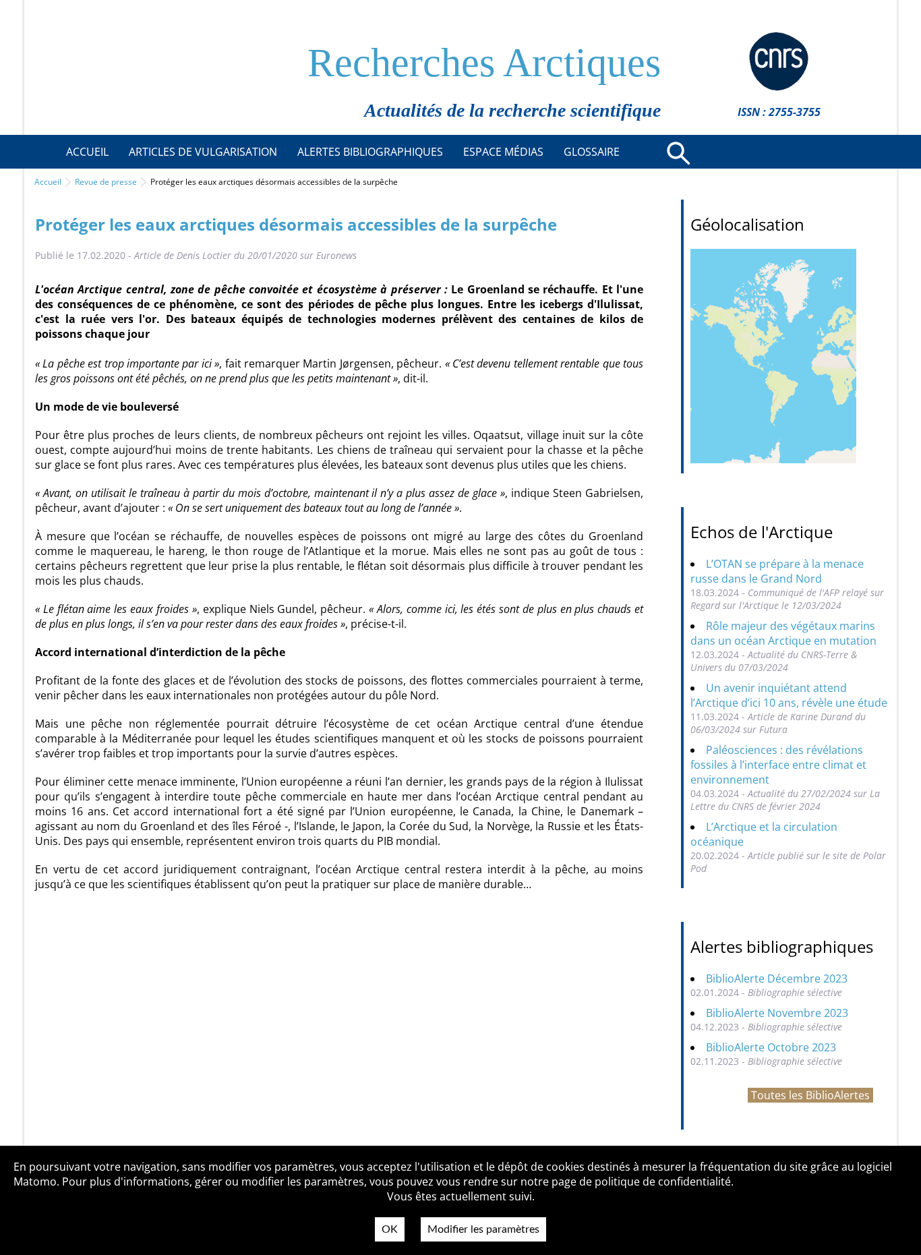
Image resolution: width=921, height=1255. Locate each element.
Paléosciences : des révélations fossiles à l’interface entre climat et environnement (778, 764)
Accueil (47, 181)
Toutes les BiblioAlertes (810, 1095)
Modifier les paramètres (483, 1229)
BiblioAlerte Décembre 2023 (777, 978)
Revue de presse (106, 181)
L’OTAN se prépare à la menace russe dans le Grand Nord (777, 571)
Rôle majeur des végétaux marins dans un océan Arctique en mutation (783, 633)
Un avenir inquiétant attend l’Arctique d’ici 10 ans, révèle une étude (788, 695)
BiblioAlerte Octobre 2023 (771, 1047)
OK (390, 1229)
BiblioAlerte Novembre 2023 (777, 1012)
